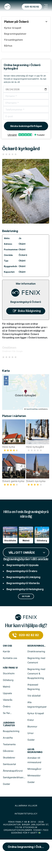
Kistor (30, 719)
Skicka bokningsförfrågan (26, 126)
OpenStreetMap (32, 409)
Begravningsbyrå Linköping (23, 577)
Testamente (9, 744)
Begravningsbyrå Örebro (21, 571)
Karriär (6, 651)
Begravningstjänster (36, 645)
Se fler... (7, 713)
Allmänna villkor (26, 805)
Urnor (30, 733)
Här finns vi (10, 667)
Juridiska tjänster (9, 724)
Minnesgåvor (34, 768)
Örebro (7, 706)
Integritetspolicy (26, 813)
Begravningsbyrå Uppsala (22, 565)
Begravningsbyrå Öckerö (25, 301)
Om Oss (7, 645)
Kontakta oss (10, 658)
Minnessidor (34, 775)
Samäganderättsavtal (14, 777)
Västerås (7, 699)
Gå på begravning (34, 751)
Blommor (32, 726)
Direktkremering (36, 651)
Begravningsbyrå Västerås (23, 583)
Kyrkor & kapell (35, 713)
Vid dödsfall (34, 695)
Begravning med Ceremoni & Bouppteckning (36, 673)
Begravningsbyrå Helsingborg (24, 589)
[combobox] (26, 552)
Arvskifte (8, 737)
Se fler (26, 596)
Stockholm (9, 673)
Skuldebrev (9, 757)
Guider (31, 739)
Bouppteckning (11, 731)
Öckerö (23, 255)
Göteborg (8, 680)
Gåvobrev (8, 750)
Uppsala (7, 693)
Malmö (6, 686)
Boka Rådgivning (29, 311)
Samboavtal (9, 764)
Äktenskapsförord (13, 770)
